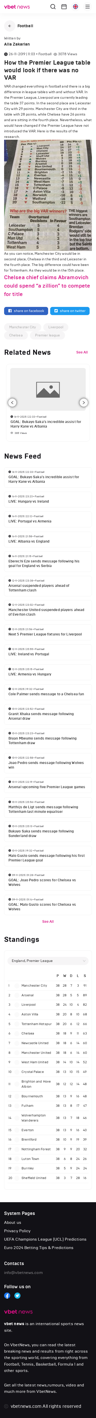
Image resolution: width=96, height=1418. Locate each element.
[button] (9, 26)
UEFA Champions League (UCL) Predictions (45, 1239)
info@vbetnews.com (23, 1272)
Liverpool (55, 327)
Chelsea (16, 335)
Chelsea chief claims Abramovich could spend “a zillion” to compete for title (47, 285)
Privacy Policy (17, 1230)
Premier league (47, 335)
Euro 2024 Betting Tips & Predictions (39, 1247)
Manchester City (22, 327)
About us (12, 1222)
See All (48, 921)
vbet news (14, 1323)
